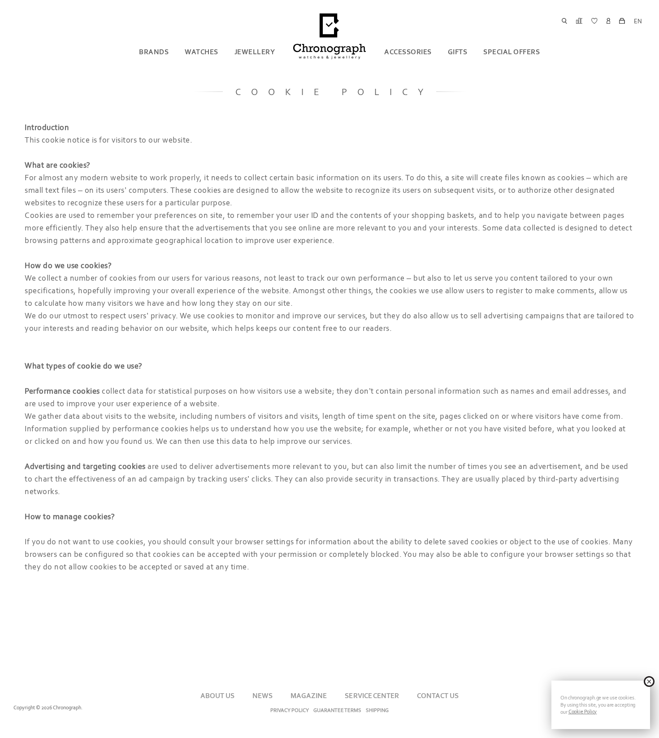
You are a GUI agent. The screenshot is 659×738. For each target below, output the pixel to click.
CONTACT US (438, 695)
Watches (201, 52)
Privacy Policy (289, 710)
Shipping (377, 710)
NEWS (262, 695)
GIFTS (458, 52)
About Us (217, 695)
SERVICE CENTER (372, 695)
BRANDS (154, 52)
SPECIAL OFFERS (511, 52)
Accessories (408, 52)
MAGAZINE (308, 695)
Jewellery (254, 52)
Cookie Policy (582, 711)
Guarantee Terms (337, 710)
